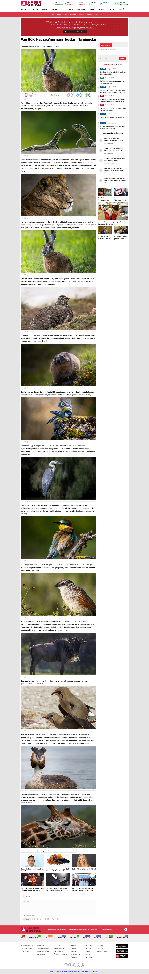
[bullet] (48, 919)
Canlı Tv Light (25, 951)
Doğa (65, 14)
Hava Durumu (61, 936)
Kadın (71, 9)
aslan (31, 851)
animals (24, 851)
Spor (63, 9)
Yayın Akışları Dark (43, 948)
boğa (37, 851)
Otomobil (89, 14)
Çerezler (74, 971)
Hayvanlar (73, 14)
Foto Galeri (81, 9)
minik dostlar (71, 851)
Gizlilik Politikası (67, 971)
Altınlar (73, 946)
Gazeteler (111, 9)
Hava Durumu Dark (27, 946)
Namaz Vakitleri (35, 936)
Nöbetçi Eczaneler (43, 951)
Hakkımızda (53, 971)
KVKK (79, 971)
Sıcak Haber (89, 957)
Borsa (23, 936)
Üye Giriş (100, 946)
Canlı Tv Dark (41, 946)
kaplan (56, 851)
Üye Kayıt (100, 948)
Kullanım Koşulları (87, 971)
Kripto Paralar (122, 936)
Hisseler (86, 936)
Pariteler (97, 936)
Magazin (81, 14)
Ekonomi (55, 9)
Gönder (27, 919)
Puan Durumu (74, 936)
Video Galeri (88, 948)
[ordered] (45, 919)
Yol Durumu (109, 936)
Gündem (45, 9)
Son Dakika (24, 9)
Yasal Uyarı (96, 971)
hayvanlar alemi (46, 851)
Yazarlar (101, 9)
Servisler (35, 9)
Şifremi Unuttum (102, 951)
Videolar (91, 9)
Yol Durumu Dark (26, 948)
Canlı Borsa (57, 946)
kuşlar (63, 851)
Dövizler (73, 948)
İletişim (59, 971)
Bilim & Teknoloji (56, 14)
